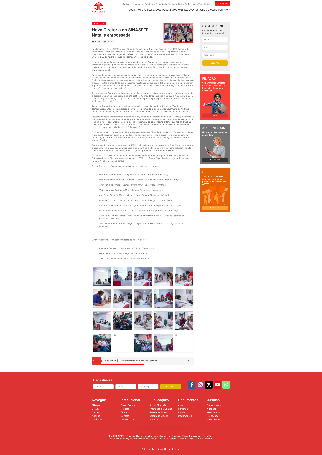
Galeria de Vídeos (158, 416)
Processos (212, 416)
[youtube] (217, 385)
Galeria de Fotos (158, 412)
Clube (124, 412)
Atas (180, 405)
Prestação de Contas (160, 409)
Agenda (96, 416)
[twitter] (209, 385)
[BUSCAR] (229, 10)
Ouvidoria (97, 419)
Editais (181, 412)
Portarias (183, 409)
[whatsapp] (226, 385)
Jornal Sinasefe (157, 405)
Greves (96, 409)
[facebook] (191, 385)
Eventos (153, 419)
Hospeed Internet (172, 449)
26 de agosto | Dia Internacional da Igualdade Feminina (130, 360)
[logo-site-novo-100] (98, 2)
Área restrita (127, 419)
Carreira (96, 412)
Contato (125, 416)
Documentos (185, 416)
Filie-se (96, 405)
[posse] (178, 24)
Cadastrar (215, 63)
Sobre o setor (214, 405)
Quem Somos (128, 405)
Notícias (125, 409)
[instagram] (200, 385)
